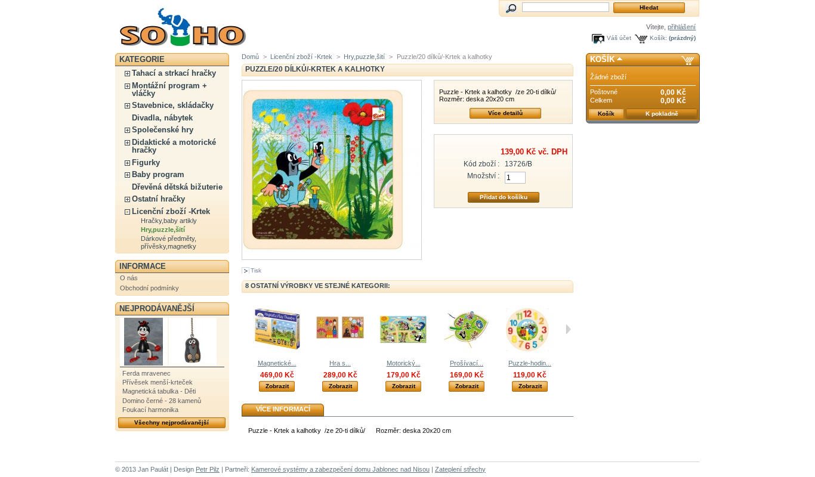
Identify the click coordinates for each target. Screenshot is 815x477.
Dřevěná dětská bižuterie (177, 186)
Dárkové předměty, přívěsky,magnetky (168, 242)
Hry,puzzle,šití (163, 229)
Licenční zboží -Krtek (171, 211)
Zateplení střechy (460, 469)
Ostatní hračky (158, 198)
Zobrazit (277, 386)
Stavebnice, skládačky (173, 105)
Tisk (256, 270)
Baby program (158, 174)
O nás (129, 277)
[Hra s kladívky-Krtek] (340, 351)
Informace (142, 266)
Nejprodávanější (157, 308)
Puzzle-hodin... (529, 363)
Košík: (658, 38)
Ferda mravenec (146, 373)
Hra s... (340, 363)
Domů (250, 56)
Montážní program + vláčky (169, 89)
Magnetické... (277, 363)
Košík (602, 59)
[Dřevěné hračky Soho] (194, 24)
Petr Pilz (208, 469)
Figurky (146, 162)
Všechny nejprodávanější (171, 422)
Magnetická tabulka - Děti (159, 391)
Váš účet (619, 38)
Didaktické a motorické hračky (174, 146)
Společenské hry (162, 129)
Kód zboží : (481, 164)
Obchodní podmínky (149, 288)
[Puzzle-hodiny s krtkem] (530, 351)
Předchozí (244, 329)
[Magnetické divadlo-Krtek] (277, 351)
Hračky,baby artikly (169, 220)
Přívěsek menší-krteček (157, 382)
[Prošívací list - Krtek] (466, 351)
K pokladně (662, 113)
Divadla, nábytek (162, 117)
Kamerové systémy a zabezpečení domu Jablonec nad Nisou (340, 469)
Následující (568, 329)
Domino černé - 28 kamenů (161, 400)
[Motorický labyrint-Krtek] (403, 351)
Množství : (483, 176)
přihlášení (682, 26)
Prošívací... (466, 363)
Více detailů (505, 113)
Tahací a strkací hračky (174, 73)
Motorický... (404, 363)
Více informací (283, 409)
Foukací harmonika (150, 409)
